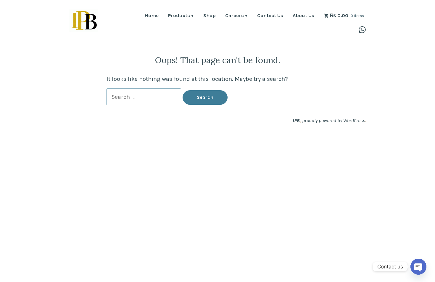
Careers (234, 16)
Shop (209, 16)
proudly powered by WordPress (333, 120)
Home (151, 16)
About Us (303, 16)
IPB (296, 120)
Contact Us (270, 16)
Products (179, 16)
